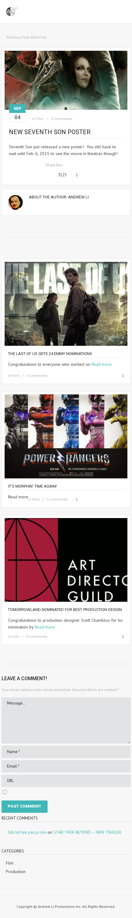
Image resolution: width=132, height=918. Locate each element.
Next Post (38, 37)
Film (40, 118)
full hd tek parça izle (27, 832)
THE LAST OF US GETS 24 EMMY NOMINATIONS (50, 353)
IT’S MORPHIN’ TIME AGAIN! (32, 486)
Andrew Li (78, 197)
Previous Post (17, 37)
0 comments (61, 118)
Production (15, 871)
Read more (101, 364)
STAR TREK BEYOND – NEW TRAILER (87, 832)
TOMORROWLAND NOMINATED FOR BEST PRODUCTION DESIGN (65, 609)
